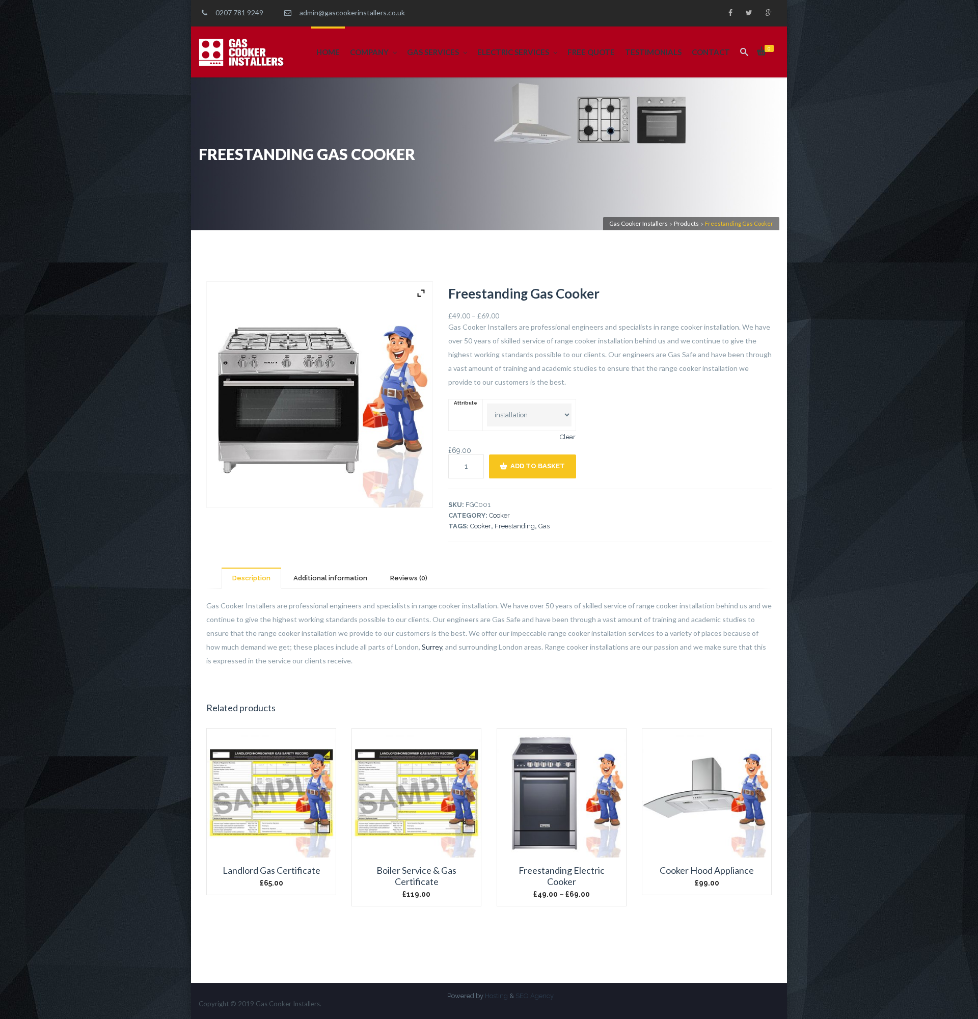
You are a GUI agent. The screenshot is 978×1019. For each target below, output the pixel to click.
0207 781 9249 (237, 12)
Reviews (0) (408, 578)
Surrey (432, 646)
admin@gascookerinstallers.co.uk (350, 12)
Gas (544, 526)
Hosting (496, 996)
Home (328, 52)
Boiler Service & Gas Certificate (416, 876)
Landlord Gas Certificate (271, 870)
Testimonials (653, 52)
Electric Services (513, 52)
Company (369, 52)
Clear (568, 437)
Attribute (465, 403)
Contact (711, 52)
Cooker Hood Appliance (707, 870)
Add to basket (537, 466)
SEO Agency (534, 996)
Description (251, 578)
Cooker (499, 515)
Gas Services (433, 52)
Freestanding (515, 526)
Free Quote (591, 52)
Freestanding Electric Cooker (562, 876)
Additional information (330, 578)
